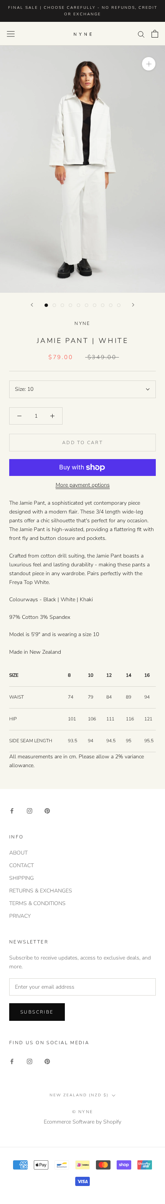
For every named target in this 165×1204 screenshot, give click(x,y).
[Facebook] (12, 810)
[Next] (133, 305)
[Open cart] (155, 34)
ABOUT (18, 852)
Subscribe (37, 1012)
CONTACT (21, 865)
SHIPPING (21, 878)
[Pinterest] (47, 810)
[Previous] (32, 305)
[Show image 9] (110, 305)
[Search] (141, 34)
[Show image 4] (70, 305)
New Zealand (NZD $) (79, 1095)
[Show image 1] (46, 305)
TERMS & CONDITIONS (37, 903)
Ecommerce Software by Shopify (82, 1121)
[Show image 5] (78, 305)
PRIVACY (20, 916)
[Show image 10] (118, 305)
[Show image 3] (62, 305)
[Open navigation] (11, 34)
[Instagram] (29, 810)
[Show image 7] (94, 305)
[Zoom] (148, 64)
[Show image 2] (54, 305)
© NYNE (82, 1112)
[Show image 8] (102, 305)
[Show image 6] (86, 305)
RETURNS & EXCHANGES (40, 890)
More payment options (83, 485)
